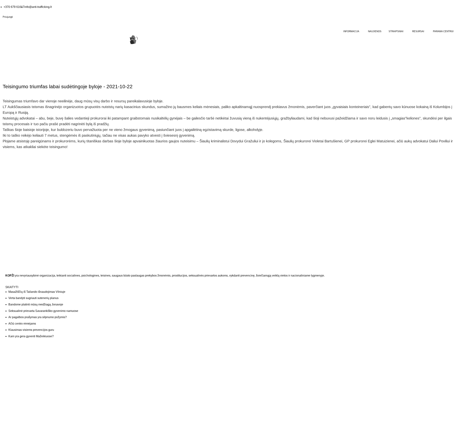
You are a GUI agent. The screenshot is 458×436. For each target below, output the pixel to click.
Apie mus (237, 355)
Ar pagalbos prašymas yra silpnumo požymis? (37, 317)
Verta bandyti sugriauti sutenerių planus (33, 298)
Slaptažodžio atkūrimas (359, 377)
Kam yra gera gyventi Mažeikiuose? (31, 336)
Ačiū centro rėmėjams (22, 323)
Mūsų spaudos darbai (129, 369)
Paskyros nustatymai (358, 369)
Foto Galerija (124, 355)
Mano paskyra (354, 355)
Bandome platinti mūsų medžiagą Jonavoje (35, 304)
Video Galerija (125, 363)
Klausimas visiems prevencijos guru (31, 329)
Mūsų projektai (240, 377)
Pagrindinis (9, 76)
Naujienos (24, 76)
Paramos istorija (355, 363)
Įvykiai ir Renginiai (242, 369)
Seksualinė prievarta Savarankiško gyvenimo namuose (43, 310)
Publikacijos (123, 377)
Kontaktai (237, 363)
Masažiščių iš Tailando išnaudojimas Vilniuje (36, 291)
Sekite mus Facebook (21, 420)
